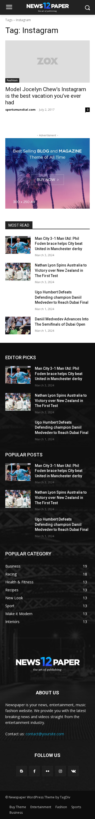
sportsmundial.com (20, 109)
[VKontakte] (73, 771)
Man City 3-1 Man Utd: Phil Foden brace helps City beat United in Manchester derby (58, 243)
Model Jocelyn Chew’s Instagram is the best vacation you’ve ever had (45, 96)
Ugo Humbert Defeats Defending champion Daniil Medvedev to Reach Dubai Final (61, 297)
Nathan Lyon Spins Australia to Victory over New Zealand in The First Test (61, 270)
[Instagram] (60, 771)
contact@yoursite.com (45, 733)
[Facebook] (34, 771)
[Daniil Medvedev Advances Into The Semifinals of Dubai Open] (18, 325)
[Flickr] (47, 771)
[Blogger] (21, 771)
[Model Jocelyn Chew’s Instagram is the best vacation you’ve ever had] (47, 61)
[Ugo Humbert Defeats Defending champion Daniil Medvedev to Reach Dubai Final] (18, 298)
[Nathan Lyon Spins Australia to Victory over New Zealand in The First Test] (18, 271)
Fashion (12, 80)
